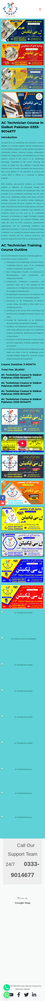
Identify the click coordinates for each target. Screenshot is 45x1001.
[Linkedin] (34, 994)
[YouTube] (11, 994)
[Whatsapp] (6, 995)
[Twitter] (26, 994)
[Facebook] (18, 994)
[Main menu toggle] (40, 9)
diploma (14, 172)
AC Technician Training (30, 187)
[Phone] (6, 987)
